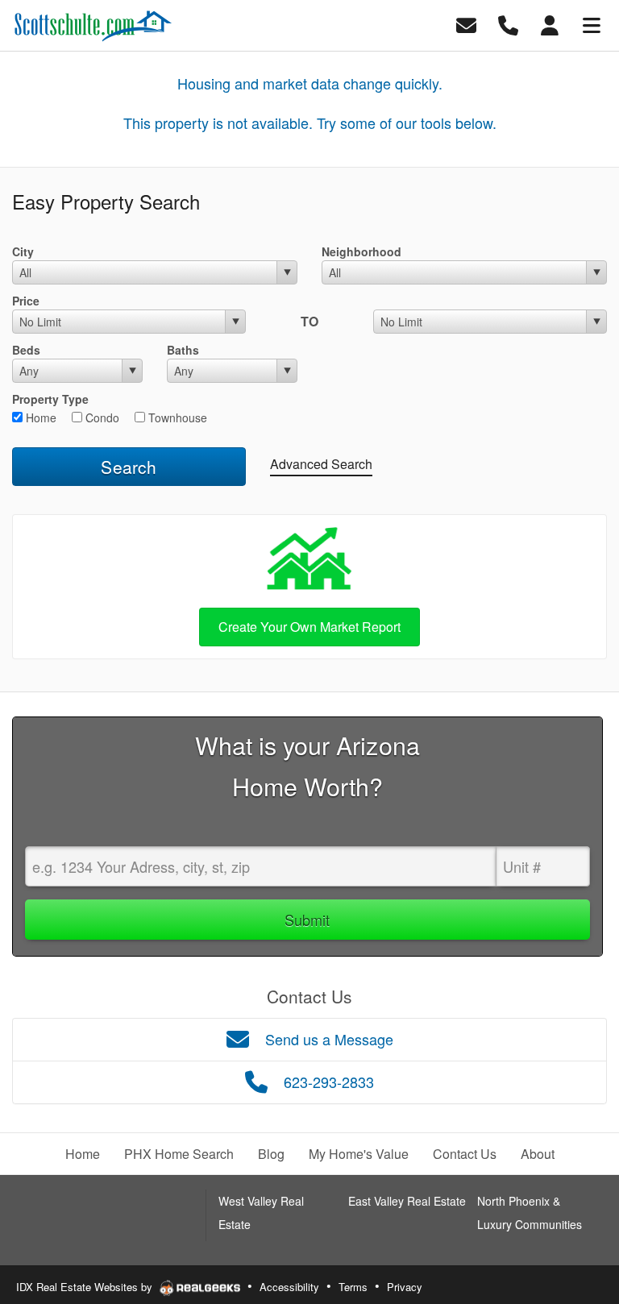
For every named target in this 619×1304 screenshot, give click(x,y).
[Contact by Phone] (508, 24)
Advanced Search (321, 464)
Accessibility (289, 1286)
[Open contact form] (466, 24)
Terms (353, 1286)
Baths (183, 350)
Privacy (404, 1286)
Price (25, 301)
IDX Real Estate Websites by (86, 1286)
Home (39, 417)
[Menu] (591, 24)
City (23, 251)
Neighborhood (361, 251)
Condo (100, 417)
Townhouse (176, 417)
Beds (26, 350)
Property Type (50, 399)
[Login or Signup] (550, 24)
